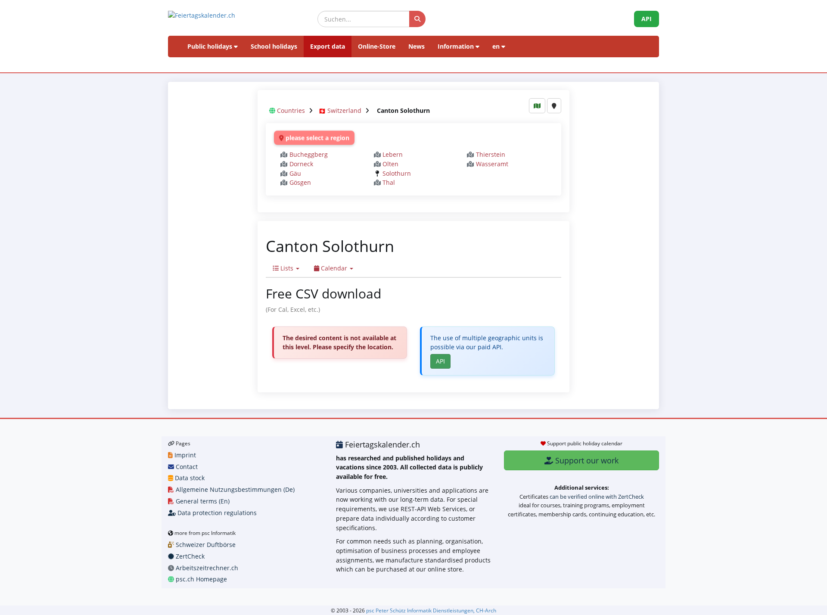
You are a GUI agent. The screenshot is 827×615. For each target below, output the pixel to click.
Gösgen (300, 182)
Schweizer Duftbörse (205, 544)
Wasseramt (492, 164)
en (496, 46)
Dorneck (301, 164)
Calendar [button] (334, 268)
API (646, 19)
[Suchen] (417, 19)
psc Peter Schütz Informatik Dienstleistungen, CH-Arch (431, 610)
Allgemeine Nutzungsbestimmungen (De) (234, 489)
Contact (186, 467)
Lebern (392, 154)
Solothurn (396, 173)
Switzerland (344, 110)
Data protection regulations (216, 513)
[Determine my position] (554, 105)
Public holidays (210, 46)
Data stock (189, 478)
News (416, 46)
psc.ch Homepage (200, 579)
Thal (388, 182)
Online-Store (376, 46)
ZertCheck (189, 556)
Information (457, 46)
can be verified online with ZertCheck (597, 496)
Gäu (295, 173)
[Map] (537, 105)
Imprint (184, 455)
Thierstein (490, 154)
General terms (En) (202, 501)
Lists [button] (287, 268)
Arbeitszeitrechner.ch (206, 568)
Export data (327, 46)
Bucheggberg (308, 154)
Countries (291, 110)
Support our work (586, 460)
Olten (390, 164)
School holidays (274, 46)
